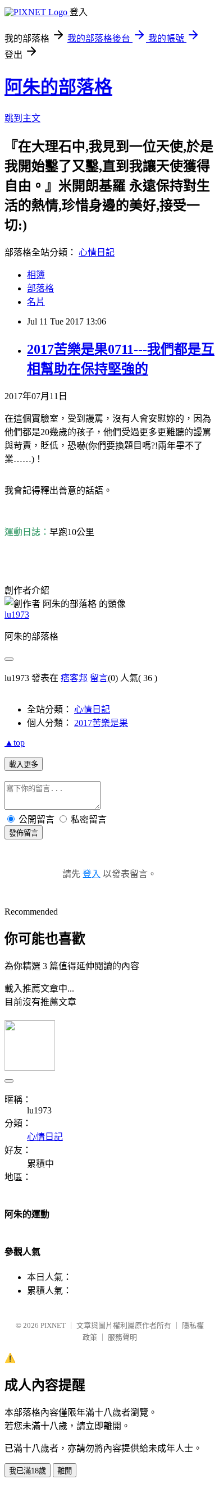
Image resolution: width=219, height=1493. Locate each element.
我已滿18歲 (27, 1471)
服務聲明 (122, 1337)
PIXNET (53, 1325)
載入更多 (23, 764)
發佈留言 (23, 833)
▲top (14, 742)
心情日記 (97, 252)
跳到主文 (22, 118)
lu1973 (16, 614)
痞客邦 (74, 678)
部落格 (40, 288)
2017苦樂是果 (101, 723)
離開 (64, 1471)
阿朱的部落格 (58, 87)
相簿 (36, 275)
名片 (36, 302)
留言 (99, 678)
